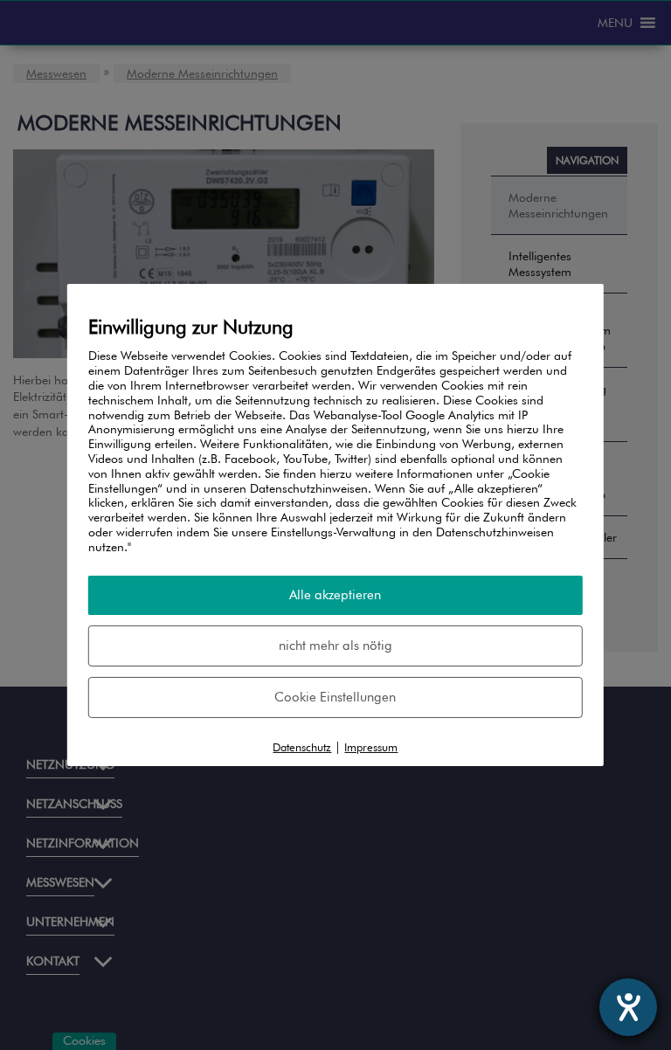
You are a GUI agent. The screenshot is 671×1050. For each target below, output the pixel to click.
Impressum (371, 746)
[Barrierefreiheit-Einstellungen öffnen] (628, 1007)
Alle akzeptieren (335, 594)
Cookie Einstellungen (335, 696)
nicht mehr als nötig (335, 645)
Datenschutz (302, 746)
